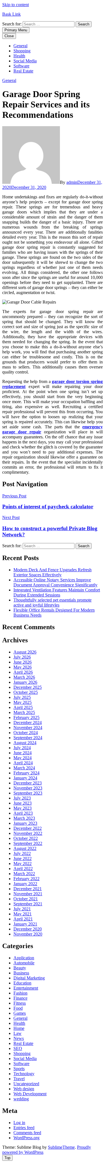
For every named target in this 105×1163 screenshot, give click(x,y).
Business (21, 973)
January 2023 (25, 823)
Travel (19, 1078)
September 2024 (27, 737)
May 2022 (22, 863)
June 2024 (22, 752)
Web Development (29, 1093)
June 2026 (22, 662)
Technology (23, 1073)
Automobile (23, 962)
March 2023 (24, 818)
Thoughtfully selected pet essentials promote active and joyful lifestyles (52, 602)
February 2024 (26, 772)
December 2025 (27, 687)
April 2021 (23, 919)
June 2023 (22, 803)
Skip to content (15, 4)
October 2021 (25, 898)
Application (23, 957)
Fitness (19, 1003)
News (18, 1038)
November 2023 (27, 788)
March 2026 (24, 677)
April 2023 (23, 813)
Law (17, 1033)
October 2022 (25, 838)
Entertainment (25, 988)
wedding (21, 1098)
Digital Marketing (29, 978)
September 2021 (27, 903)
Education (22, 983)
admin (71, 182)
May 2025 (22, 702)
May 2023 (22, 808)
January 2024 (25, 778)
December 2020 (27, 929)
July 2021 (22, 908)
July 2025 (22, 697)
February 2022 (26, 878)
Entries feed (23, 1127)
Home (18, 1028)
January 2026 (25, 682)
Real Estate (23, 71)
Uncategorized (26, 1083)
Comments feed (27, 1132)
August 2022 (24, 848)
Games (19, 1013)
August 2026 (24, 652)
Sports (19, 1068)
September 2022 (27, 843)
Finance (20, 998)
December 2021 (27, 888)
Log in (19, 1122)
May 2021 (22, 913)
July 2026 (22, 657)
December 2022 (27, 828)
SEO (17, 1048)
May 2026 (22, 667)
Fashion (20, 993)
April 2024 (23, 762)
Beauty (19, 967)
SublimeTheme (61, 1147)
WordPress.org (26, 1137)
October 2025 (25, 692)
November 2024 (27, 727)
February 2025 (26, 717)
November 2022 (27, 833)
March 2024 (24, 767)
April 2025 (23, 707)
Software (21, 66)
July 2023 (22, 798)
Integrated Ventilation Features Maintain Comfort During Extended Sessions (56, 592)
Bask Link (11, 14)
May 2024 (22, 757)
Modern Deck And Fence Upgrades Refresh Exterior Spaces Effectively (52, 572)
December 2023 (27, 783)
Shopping (22, 50)
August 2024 (24, 742)
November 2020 (27, 934)
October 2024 (25, 732)
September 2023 (27, 793)
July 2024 (22, 747)
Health (19, 55)
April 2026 (23, 672)
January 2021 (25, 924)
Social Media (25, 60)
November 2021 (27, 893)
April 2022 (23, 868)
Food (18, 1008)
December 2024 (27, 722)
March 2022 (24, 873)
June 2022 (22, 858)
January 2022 (25, 883)
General (20, 45)
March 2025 (24, 712)
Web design (23, 1088)
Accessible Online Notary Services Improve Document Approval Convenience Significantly (55, 582)
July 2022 (22, 853)
